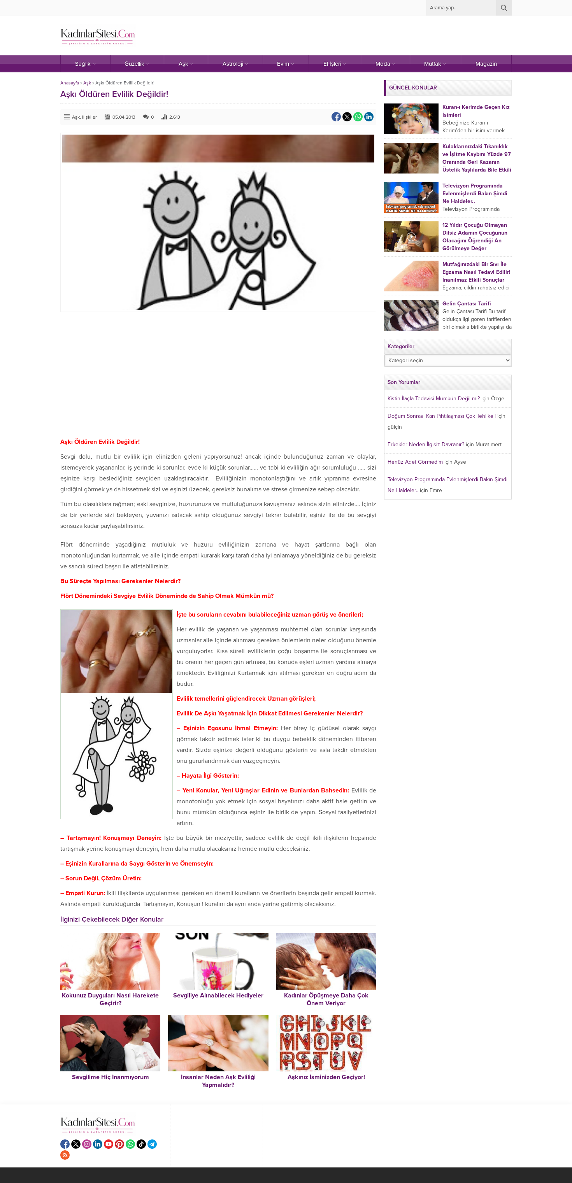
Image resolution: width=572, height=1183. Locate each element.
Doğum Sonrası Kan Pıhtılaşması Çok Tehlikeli (442, 416)
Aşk (87, 83)
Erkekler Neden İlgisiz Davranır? (426, 444)
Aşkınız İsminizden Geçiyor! (326, 1077)
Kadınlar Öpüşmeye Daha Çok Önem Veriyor (326, 999)
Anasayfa (69, 83)
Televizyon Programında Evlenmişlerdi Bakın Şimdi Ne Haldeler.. (474, 193)
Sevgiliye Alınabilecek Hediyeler (218, 995)
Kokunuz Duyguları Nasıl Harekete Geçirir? (110, 999)
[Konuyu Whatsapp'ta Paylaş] (358, 116)
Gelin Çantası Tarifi (466, 303)
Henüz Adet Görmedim (415, 462)
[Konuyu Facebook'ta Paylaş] (336, 116)
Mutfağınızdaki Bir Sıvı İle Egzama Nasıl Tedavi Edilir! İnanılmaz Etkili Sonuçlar (476, 272)
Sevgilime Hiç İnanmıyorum (110, 1077)
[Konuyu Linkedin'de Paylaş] (369, 116)
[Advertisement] (218, 374)
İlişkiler (89, 117)
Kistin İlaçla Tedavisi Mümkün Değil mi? (434, 398)
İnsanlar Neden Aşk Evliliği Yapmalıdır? (218, 1081)
